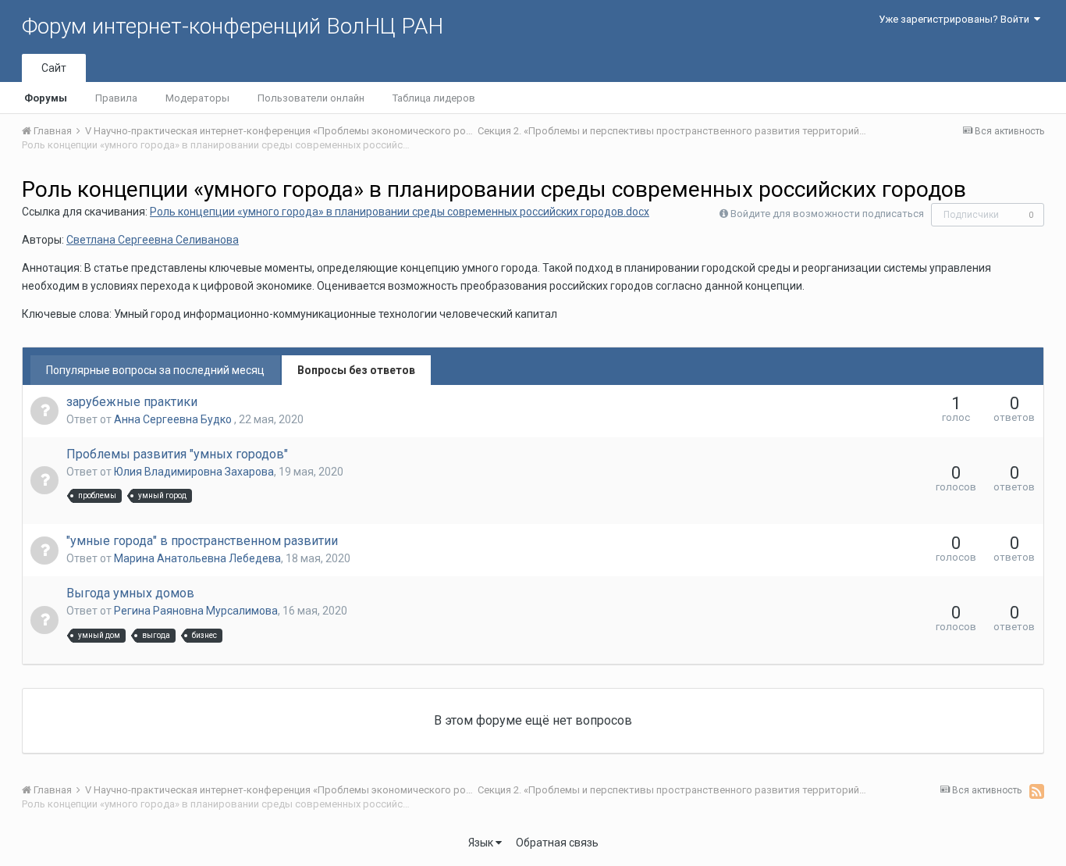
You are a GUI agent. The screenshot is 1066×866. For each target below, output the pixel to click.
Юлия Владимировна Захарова (194, 471)
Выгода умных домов (130, 593)
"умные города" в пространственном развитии (202, 540)
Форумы (45, 98)
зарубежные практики (131, 401)
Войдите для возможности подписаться (827, 213)
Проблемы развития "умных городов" (177, 454)
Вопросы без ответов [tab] (356, 370)
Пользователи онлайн (311, 98)
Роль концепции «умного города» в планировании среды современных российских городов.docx (399, 211)
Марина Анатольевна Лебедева (197, 558)
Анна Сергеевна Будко (174, 419)
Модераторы (197, 98)
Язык (482, 842)
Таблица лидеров (434, 98)
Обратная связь (557, 842)
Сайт (53, 68)
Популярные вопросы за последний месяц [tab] (155, 370)
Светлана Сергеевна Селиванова (152, 239)
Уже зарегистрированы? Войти (956, 19)
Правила (116, 98)
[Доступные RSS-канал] (1036, 791)
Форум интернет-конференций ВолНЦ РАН (232, 26)
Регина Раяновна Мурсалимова (196, 610)
